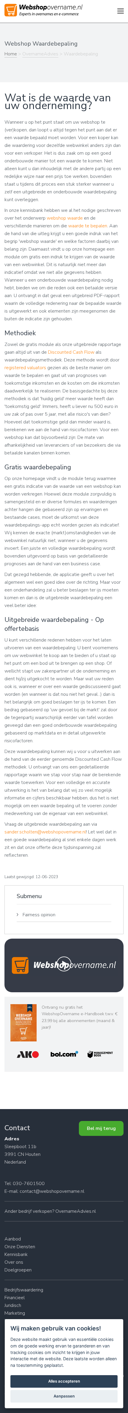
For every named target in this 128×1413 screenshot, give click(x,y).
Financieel (14, 1297)
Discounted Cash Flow (71, 352)
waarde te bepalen (87, 226)
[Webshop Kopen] (43, 12)
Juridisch (12, 1305)
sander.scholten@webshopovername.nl (45, 832)
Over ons (13, 1262)
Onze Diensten (19, 1246)
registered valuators (25, 367)
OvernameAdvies (40, 54)
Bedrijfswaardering (23, 1290)
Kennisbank (16, 1254)
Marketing (14, 1313)
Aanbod (12, 1239)
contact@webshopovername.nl (52, 1191)
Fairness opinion (39, 915)
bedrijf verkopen (35, 1211)
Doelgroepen (18, 1270)
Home (10, 54)
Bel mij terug (101, 1128)
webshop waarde (65, 218)
